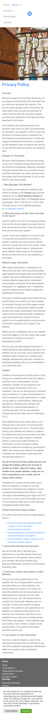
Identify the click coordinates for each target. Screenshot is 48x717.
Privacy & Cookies (9, 677)
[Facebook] (29, 14)
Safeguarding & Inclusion (12, 671)
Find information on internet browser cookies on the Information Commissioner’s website (24, 526)
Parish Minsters (8, 668)
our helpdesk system (14, 208)
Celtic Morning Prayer (11, 683)
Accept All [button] (26, 711)
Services (5, 686)
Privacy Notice (8, 674)
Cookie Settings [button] (11, 711)
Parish (4, 665)
